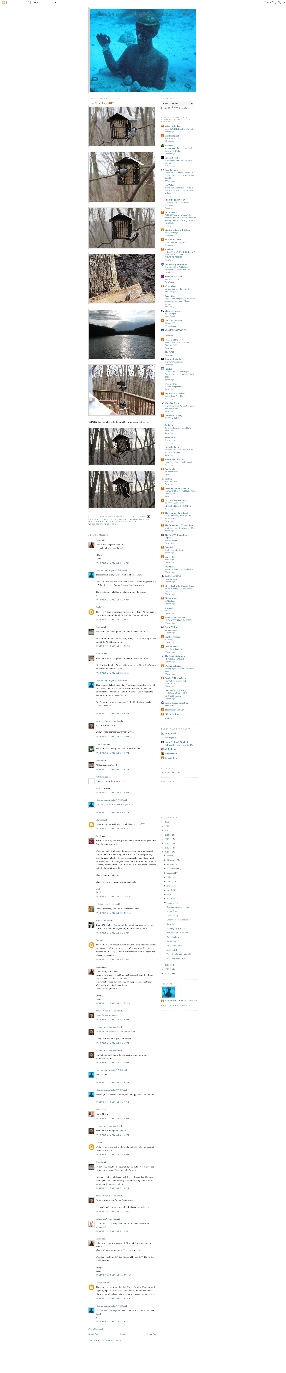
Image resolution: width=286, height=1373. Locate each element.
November (172, 859)
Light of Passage (172, 636)
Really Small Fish (173, 576)
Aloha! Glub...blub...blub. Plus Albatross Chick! (177, 343)
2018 (167, 826)
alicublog (169, 249)
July (169, 877)
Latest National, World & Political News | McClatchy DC (179, 743)
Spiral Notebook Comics (176, 617)
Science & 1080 (171, 481)
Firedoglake (170, 737)
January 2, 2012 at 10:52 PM (113, 828)
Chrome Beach (172, 646)
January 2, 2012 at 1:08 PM (112, 713)
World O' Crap (172, 403)
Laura (98, 540)
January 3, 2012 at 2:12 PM (112, 1118)
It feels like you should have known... (179, 569)
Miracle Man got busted (174, 386)
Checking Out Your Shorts (177, 488)
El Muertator (170, 600)
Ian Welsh (169, 184)
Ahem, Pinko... (173, 911)
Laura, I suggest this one (107, 1015)
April (169, 890)
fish (97, 940)
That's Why (170, 352)
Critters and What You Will (175, 242)
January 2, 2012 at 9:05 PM (112, 812)
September (172, 868)
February (171, 898)
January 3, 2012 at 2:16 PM (112, 1134)
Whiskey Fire (171, 383)
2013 (167, 847)
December (172, 855)
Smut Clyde (101, 743)
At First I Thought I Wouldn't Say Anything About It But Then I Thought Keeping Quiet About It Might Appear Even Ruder (180, 219)
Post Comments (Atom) (111, 1340)
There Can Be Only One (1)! (179, 954)
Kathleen (100, 776)
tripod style (128, 804)
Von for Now (170, 556)
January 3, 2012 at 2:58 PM (112, 1188)
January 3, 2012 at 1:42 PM (112, 1102)
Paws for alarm (173, 936)
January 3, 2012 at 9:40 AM (113, 959)
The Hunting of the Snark (176, 512)
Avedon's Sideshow (173, 276)
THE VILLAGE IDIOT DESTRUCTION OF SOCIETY (178, 504)
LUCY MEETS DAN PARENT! (178, 620)
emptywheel (170, 733)
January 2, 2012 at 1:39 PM (112, 736)
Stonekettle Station (173, 359)
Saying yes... (170, 566)
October (171, 864)
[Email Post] (147, 516)
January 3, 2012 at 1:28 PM (112, 1062)
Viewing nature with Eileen (177, 229)
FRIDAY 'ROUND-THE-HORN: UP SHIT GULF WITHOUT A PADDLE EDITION (180, 254)
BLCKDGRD (171, 212)
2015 (167, 839)
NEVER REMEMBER (174, 658)
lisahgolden (101, 1282)
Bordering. (169, 639)
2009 (167, 973)
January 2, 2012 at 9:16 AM (113, 562)
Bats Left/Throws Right (175, 678)
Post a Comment (95, 1328)
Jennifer (99, 626)
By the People (170, 313)
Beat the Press (171, 169)
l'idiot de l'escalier (173, 320)
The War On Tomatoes (174, 361)
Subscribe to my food (171, 772)
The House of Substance (176, 656)
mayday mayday (171, 629)
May (169, 885)
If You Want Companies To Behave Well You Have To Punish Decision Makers (179, 190)
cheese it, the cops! (173, 446)
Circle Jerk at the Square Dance (179, 585)
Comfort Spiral (172, 135)
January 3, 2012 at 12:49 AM (113, 912)
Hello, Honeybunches (173, 649)
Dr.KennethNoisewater (106, 1218)
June (169, 881)
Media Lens (170, 749)
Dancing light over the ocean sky (177, 288)
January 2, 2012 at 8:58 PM (112, 792)
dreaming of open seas (175, 459)
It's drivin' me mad (172, 279)
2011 (167, 964)
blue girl (169, 607)
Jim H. (98, 836)
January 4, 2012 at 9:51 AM (113, 1231)
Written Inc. (170, 286)
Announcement (171, 540)
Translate (183, 107)
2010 (167, 969)
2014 (167, 843)
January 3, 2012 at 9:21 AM (113, 932)
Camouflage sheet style (106, 804)
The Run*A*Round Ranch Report (177, 536)
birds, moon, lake (174, 945)
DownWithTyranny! (174, 415)
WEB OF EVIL (172, 145)
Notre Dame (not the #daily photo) (178, 462)
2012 (167, 851)
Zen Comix (170, 468)
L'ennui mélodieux (173, 665)
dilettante (169, 718)
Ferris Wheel (170, 559)
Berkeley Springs (117, 519)
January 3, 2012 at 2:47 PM (112, 1154)
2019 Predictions (171, 471)
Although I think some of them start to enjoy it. (117, 1031)
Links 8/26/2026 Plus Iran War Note (179, 128)
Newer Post (93, 1333)
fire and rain (172, 941)
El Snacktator (171, 598)
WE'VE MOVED (172, 418)
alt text (101, 519)
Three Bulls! (170, 437)
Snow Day (171, 923)
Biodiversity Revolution (176, 264)
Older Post (151, 1333)
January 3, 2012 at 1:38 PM (112, 1082)
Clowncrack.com (172, 310)
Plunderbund (171, 753)
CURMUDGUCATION (175, 199)
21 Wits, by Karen (173, 239)
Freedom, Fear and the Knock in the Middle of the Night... (179, 451)
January (171, 902)
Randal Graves (102, 920)
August (170, 872)
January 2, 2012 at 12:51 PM (113, 646)
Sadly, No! (169, 425)
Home (122, 1333)
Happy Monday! (171, 232)
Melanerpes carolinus (101, 522)
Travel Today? (173, 915)
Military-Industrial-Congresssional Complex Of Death (178, 149)
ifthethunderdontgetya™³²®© (143, 14)
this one (107, 1146)
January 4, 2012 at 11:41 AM (113, 1298)
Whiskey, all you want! (177, 928)
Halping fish (172, 949)
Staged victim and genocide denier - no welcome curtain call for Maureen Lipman (180, 301)
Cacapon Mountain (139, 519)
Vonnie (99, 1109)
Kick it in (168, 610)
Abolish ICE (170, 323)
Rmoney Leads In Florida (178, 906)
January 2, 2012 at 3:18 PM (112, 752)
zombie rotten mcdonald (107, 720)
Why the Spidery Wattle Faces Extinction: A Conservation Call (177, 268)
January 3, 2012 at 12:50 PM (113, 1003)
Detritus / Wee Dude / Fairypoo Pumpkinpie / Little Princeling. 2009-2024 (179, 374)
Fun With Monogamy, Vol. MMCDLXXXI (175, 682)
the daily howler (172, 757)
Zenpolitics (170, 295)
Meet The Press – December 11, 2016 (180, 527)
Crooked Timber (172, 157)
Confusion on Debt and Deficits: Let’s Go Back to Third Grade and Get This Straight (180, 175)
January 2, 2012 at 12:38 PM (113, 619)
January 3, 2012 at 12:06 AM (113, 896)
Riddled (168, 368)
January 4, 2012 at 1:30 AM (113, 1211)
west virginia (111, 524)
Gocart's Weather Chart (176, 500)
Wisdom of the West (174, 339)
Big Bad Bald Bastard (175, 393)
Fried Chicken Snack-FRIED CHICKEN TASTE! (176, 694)
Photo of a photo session (177, 932)
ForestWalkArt (172, 627)
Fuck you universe (172, 578)
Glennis (99, 819)
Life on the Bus (172, 714)
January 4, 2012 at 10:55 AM (113, 1275)
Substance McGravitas (106, 903)
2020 (167, 821)
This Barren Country (174, 709)
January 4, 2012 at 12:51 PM (113, 1321)
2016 (167, 834)
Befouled (169, 547)
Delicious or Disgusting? (176, 690)
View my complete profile (175, 1006)
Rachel (99, 607)
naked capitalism (173, 126)
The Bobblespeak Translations (179, 525)
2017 (167, 830)
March (170, 894)
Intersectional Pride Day (174, 396)
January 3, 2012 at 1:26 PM (112, 1042)
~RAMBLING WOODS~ (176, 330)
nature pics (121, 522)
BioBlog (168, 478)
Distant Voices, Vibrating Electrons (176, 704)
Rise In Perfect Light (173, 138)
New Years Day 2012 (176, 958)
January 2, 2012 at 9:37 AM (113, 599)
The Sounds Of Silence (174, 550)
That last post (170, 440)
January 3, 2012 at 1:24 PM (112, 1019)
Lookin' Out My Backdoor (178, 919)
